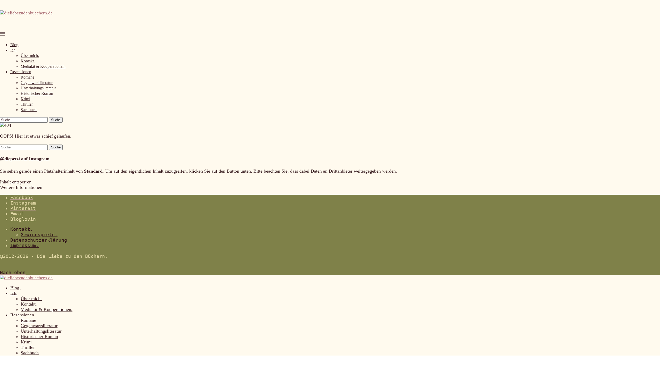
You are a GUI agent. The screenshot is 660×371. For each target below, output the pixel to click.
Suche (56, 120)
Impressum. (24, 245)
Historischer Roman (37, 93)
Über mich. (30, 55)
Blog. (14, 45)
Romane (27, 77)
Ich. (13, 50)
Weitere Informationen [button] (21, 187)
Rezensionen (20, 72)
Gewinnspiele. (39, 234)
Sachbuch (29, 109)
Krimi (25, 99)
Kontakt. (28, 61)
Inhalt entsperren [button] (15, 181)
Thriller (27, 104)
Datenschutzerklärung (38, 240)
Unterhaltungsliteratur (38, 88)
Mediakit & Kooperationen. (43, 66)
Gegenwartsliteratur (37, 82)
